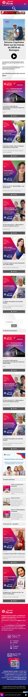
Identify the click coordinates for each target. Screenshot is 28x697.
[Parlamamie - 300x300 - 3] (14, 464)
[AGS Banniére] (13, 12)
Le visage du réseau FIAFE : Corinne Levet (14, 553)
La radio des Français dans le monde (12, 622)
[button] (25, 4)
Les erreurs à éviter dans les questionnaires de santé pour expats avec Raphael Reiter (13, 108)
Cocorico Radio (12, 623)
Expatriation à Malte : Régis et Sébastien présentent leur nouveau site (13, 146)
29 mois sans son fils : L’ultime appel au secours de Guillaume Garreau (13, 225)
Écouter (14, 116)
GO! (14, 326)
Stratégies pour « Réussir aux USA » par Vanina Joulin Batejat (13, 593)
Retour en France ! (15, 498)
